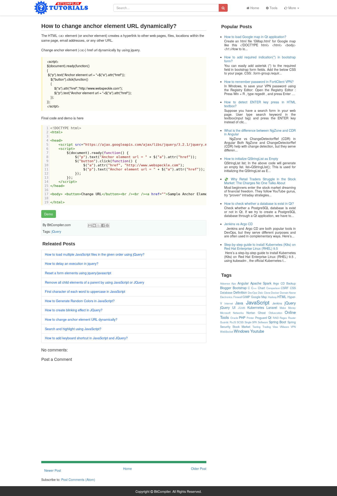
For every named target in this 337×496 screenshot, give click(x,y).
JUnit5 (241, 308)
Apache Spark (260, 283)
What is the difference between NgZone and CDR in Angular (260, 132)
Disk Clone (264, 292)
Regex (283, 318)
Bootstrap (240, 287)
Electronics (226, 297)
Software (263, 322)
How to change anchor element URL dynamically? (81, 319)
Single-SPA (251, 322)
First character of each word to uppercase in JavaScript (85, 291)
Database (226, 292)
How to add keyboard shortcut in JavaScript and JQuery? (86, 338)
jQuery (56, 231)
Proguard (261, 318)
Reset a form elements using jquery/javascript (78, 273)
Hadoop (272, 297)
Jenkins (277, 303)
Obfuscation (275, 313)
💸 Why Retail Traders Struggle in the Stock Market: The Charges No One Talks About (260, 181)
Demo (48, 214)
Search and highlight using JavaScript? (73, 328)
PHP (242, 317)
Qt (269, 317)
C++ (254, 288)
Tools (273, 7)
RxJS (233, 322)
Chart (261, 288)
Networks (238, 313)
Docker (275, 292)
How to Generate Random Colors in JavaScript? (80, 301)
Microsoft (225, 313)
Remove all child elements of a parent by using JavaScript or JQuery (94, 282)
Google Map (259, 297)
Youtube (257, 331)
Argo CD (279, 283)
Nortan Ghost (256, 313)
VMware (284, 327)
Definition (240, 292)
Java (239, 303)
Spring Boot (277, 322)
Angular (243, 283)
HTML (281, 296)
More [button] (292, 7)
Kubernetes (255, 307)
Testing (256, 327)
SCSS (240, 322)
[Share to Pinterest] (107, 225)
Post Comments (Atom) (78, 479)
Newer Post (52, 470)
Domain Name (288, 292)
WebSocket (226, 331)
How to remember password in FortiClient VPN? (259, 81)
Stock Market (241, 327)
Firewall (237, 297)
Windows (241, 331)
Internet (228, 303)
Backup (291, 283)
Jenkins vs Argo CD (238, 224)
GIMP (246, 297)
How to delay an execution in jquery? (71, 263)
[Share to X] (98, 225)
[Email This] (90, 225)
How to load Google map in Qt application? (255, 36)
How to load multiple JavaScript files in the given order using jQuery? (94, 254)
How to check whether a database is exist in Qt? (259, 203)
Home (254, 7)
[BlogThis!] (94, 225)
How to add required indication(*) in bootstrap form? (260, 59)
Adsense (225, 283)
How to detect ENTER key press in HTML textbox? (260, 104)
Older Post (198, 468)
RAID (276, 318)
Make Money (288, 308)
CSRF (285, 288)
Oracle (234, 318)
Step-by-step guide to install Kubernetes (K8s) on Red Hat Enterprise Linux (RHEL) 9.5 (260, 246)
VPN (293, 327)
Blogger (225, 287)
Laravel (271, 307)
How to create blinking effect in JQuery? (73, 310)
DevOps (252, 292)
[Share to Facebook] (103, 225)
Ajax (233, 283)
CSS (293, 288)
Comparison (273, 288)
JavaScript (257, 302)
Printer (250, 318)
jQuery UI (227, 307)
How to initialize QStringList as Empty (251, 158)
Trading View (270, 327)
